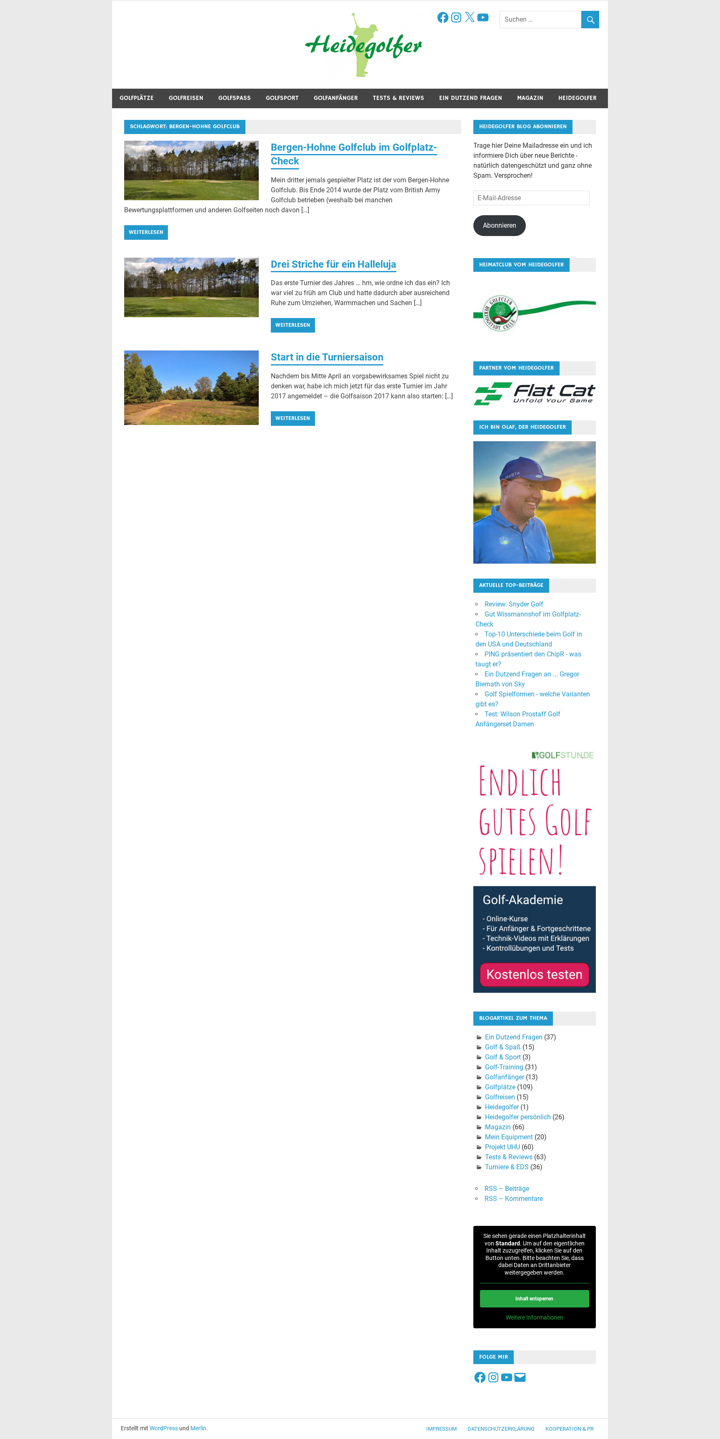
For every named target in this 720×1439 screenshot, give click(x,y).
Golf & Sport (503, 1057)
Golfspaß (234, 98)
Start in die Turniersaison (327, 357)
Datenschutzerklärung (501, 1429)
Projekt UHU (502, 1147)
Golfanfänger (336, 98)
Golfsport (282, 98)
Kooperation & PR (569, 1429)
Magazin (530, 98)
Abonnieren (499, 225)
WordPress (164, 1428)
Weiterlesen (146, 232)
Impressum (441, 1429)
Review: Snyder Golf (514, 604)
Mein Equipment (509, 1137)
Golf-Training (504, 1067)
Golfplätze (137, 98)
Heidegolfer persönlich (518, 1117)
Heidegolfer (577, 98)
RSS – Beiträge (507, 1189)
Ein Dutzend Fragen (470, 98)
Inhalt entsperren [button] (534, 1299)
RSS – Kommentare (514, 1199)
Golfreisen (186, 98)
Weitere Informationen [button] (534, 1317)
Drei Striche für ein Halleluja (333, 264)
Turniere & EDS (507, 1167)
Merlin (198, 1428)
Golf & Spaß (503, 1047)
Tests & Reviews (398, 98)
